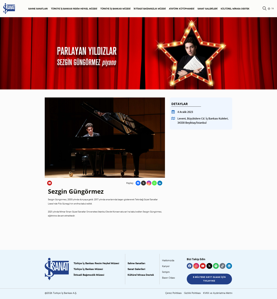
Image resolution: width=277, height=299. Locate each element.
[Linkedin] (159, 183)
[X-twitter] (209, 266)
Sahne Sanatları (38, 8)
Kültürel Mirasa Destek (235, 8)
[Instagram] (149, 183)
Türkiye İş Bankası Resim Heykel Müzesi (74, 8)
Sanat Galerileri (207, 8)
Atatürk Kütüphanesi (181, 8)
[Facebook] (138, 183)
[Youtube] (49, 183)
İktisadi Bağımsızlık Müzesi (150, 8)
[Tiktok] (222, 266)
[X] (143, 183)
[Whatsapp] (154, 183)
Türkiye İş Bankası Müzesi (115, 8)
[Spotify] (216, 266)
